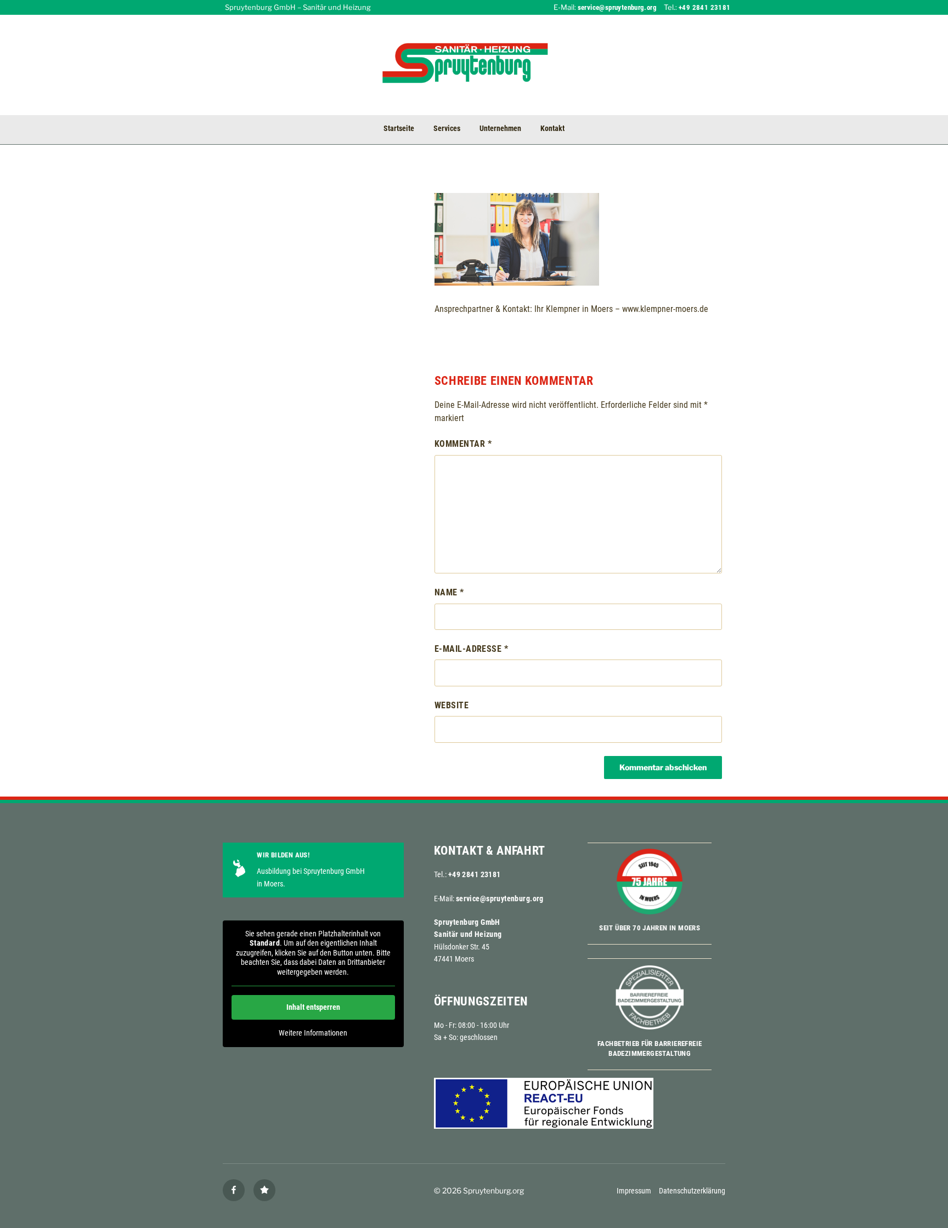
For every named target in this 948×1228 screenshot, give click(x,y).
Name (449, 592)
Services (446, 128)
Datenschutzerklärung (692, 1190)
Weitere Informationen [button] (313, 1032)
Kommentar (463, 444)
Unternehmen (500, 128)
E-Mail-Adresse (472, 649)
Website (452, 705)
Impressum (634, 1190)
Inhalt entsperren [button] (313, 1007)
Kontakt (552, 128)
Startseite (398, 128)
